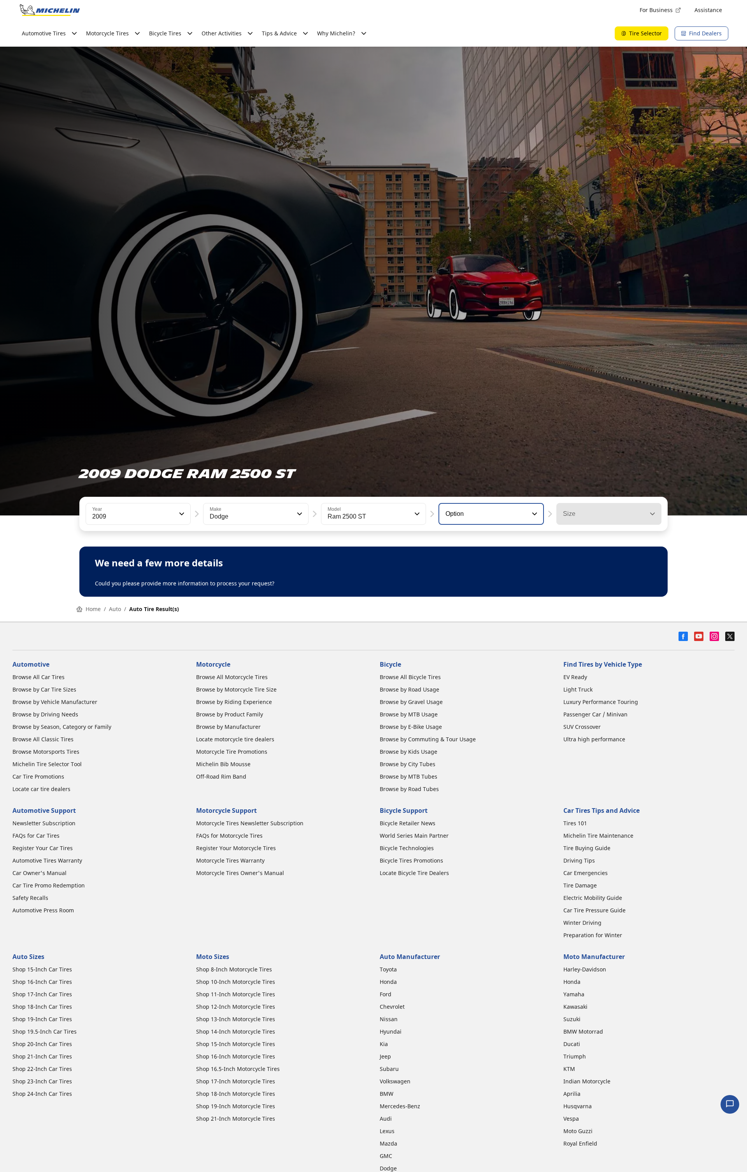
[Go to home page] (50, 10)
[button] (181, 514)
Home (93, 609)
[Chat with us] (730, 1104)
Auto (115, 609)
